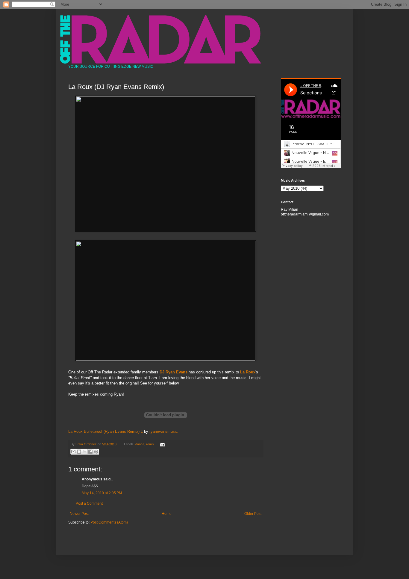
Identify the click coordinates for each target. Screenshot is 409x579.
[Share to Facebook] (90, 452)
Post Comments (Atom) (109, 522)
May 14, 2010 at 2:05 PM (102, 493)
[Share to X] (85, 452)
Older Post (252, 514)
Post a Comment (89, 503)
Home (167, 514)
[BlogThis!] (79, 452)
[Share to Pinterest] (96, 452)
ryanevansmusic (163, 431)
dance (139, 444)
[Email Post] (161, 444)
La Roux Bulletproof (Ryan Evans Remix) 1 (105, 431)
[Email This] (73, 452)
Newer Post (79, 514)
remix (150, 444)
